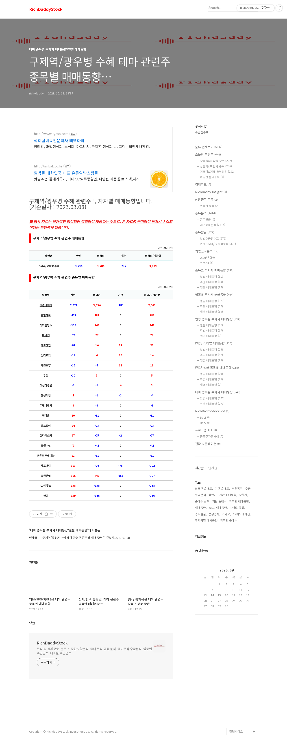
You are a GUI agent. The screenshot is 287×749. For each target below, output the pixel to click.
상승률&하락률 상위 (216, 161)
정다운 (46, 415)
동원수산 (46, 445)
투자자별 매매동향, (206, 520)
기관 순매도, (222, 488)
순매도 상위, (237, 507)
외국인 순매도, (204, 488)
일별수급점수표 (213, 238)
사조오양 (46, 365)
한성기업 (46, 395)
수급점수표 (202, 132)
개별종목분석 (212, 225)
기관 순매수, (219, 501)
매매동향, (201, 507)
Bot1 (205, 417)
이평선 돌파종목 (212, 177)
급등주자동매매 (211, 436)
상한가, (243, 495)
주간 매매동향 (211, 282)
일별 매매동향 (212, 276)
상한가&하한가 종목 (216, 166)
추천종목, (238, 488)
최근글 (199, 468)
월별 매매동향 (210, 336)
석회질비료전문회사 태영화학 (59, 140)
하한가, (213, 495)
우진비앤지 (46, 405)
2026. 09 (227, 570)
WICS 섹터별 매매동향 (213, 343)
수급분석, (201, 495)
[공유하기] (46, 514)
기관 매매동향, (228, 495)
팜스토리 (46, 425)
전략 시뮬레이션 (208, 443)
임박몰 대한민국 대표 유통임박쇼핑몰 (66, 172)
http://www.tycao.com (51, 134)
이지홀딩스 (46, 325)
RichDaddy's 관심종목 (218, 244)
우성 (45, 375)
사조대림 (46, 465)
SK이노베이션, (242, 514)
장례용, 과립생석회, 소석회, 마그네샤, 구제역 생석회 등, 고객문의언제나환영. (92, 146)
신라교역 (46, 355)
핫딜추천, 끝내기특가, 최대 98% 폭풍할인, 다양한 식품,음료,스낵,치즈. (87, 178)
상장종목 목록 (206, 199)
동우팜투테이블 (45, 455)
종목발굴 (207, 219)
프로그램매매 (206, 430)
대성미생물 (46, 385)
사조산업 (46, 345)
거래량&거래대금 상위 (217, 171)
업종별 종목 (209, 206)
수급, (248, 488)
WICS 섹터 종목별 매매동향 (217, 367)
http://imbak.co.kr (48, 166)
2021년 (207, 257)
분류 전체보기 (208, 147)
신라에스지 (46, 435)
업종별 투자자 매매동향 (214, 294)
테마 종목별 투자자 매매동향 (217, 392)
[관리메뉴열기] (279, 7)
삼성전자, (214, 514)
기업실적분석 (206, 251)
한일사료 (46, 315)
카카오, (226, 514)
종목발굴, (201, 514)
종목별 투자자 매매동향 (214, 270)
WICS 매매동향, (218, 507)
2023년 (206, 263)
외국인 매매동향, (239, 501)
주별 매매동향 (211, 330)
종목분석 (205, 213)
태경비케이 (46, 305)
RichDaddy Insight (211, 192)
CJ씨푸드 (45, 485)
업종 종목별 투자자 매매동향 (217, 319)
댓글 (32, 623)
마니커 (46, 335)
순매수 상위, (202, 501)
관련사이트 (236, 731)
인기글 (212, 468)
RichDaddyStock (46, 9)
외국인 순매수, (229, 520)
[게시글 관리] (51, 514)
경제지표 (203, 184)
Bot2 (205, 423)
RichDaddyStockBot (212, 411)
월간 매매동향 (211, 287)
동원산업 (46, 475)
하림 (45, 495)
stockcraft (237, 724)
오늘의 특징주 (208, 154)
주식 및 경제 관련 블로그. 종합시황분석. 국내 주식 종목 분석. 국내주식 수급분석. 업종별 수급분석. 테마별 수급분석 (94, 650)
